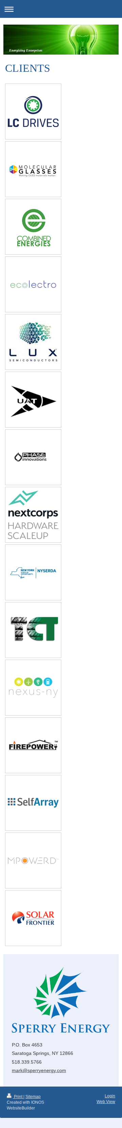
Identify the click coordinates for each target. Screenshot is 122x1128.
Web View (106, 1101)
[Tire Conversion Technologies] (33, 630)
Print (18, 1096)
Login (110, 1096)
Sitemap (33, 1096)
